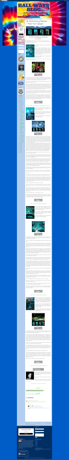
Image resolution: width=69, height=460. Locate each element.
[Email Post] (35, 393)
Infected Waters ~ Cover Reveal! (22, 135)
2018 (20, 144)
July (20, 109)
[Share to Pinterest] (39, 393)
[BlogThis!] (37, 393)
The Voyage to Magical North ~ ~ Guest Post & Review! (22, 112)
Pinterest (36, 445)
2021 (20, 147)
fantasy (35, 394)
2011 (20, 96)
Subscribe (21, 34)
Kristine (24, 439)
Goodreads (48, 105)
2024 (20, 150)
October (21, 139)
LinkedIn (36, 444)
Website (45, 383)
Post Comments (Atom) (32, 424)
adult (28, 394)
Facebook (38, 383)
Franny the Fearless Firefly (21, 130)
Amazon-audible (42, 105)
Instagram (36, 443)
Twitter (35, 383)
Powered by (19, 37)
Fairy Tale (32, 394)
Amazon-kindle (29, 105)
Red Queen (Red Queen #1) (22, 137)
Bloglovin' (36, 440)
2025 (20, 151)
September (21, 138)
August (21, 110)
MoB (36, 394)
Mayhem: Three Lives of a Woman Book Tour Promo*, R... (22, 123)
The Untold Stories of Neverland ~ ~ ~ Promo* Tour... (22, 120)
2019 (20, 145)
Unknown (29, 400)
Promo (38, 394)
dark (30, 394)
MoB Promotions (38, 388)
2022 (20, 148)
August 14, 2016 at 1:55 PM (34, 400)
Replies (30, 404)
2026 (20, 152)
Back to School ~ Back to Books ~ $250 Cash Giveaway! (22, 127)
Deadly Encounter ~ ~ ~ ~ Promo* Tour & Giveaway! (22, 116)
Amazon (42, 383)
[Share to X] (38, 393)
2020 (20, 146)
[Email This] (36, 393)
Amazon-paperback (36, 105)
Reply (29, 408)
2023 (20, 149)
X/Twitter (36, 446)
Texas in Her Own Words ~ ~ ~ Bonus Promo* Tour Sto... (22, 132)
